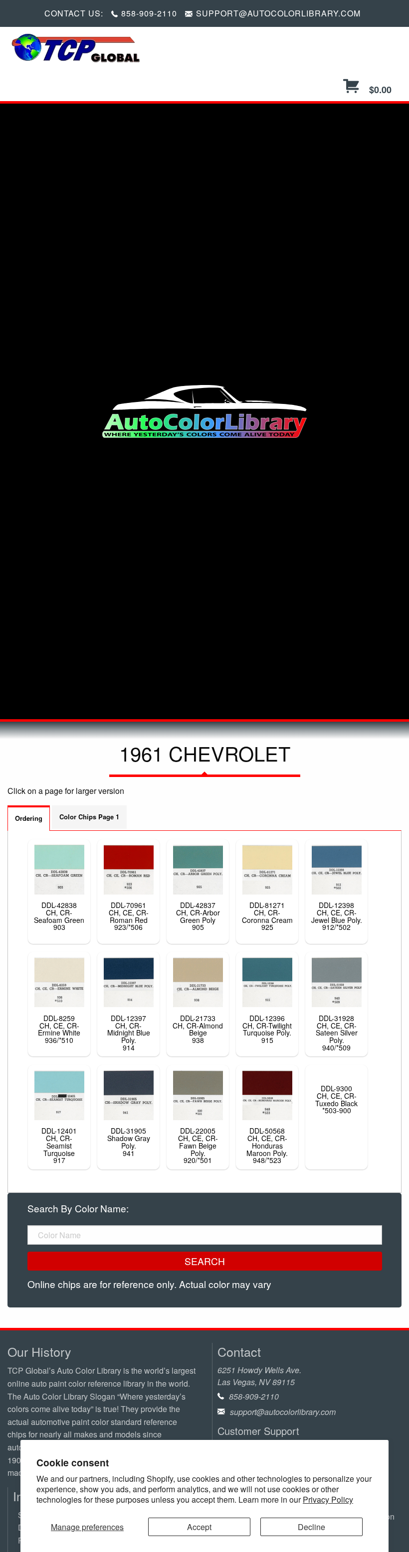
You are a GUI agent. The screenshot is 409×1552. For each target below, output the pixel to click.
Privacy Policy (328, 1499)
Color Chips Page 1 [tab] (89, 816)
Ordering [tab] (28, 818)
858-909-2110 (149, 13)
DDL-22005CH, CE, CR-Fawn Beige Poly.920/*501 (198, 1145)
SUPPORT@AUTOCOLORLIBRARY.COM (278, 13)
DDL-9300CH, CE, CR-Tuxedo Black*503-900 (336, 1099)
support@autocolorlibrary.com (283, 1412)
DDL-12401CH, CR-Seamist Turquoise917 (59, 1145)
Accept (199, 1527)
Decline (311, 1527)
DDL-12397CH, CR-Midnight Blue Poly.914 (128, 1032)
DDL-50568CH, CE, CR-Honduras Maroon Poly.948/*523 (267, 1145)
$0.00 (379, 89)
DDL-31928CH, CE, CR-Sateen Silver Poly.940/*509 (337, 1032)
